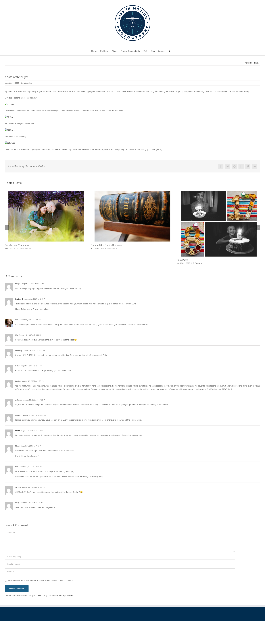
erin (16, 320)
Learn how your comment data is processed (55, 595)
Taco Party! (96, 259)
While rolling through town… (191, 245)
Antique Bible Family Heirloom (20, 245)
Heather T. (19, 299)
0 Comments (26, 248)
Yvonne (18, 487)
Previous (248, 63)
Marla (17, 430)
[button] (170, 50)
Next (256, 63)
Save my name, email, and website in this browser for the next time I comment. (41, 580)
